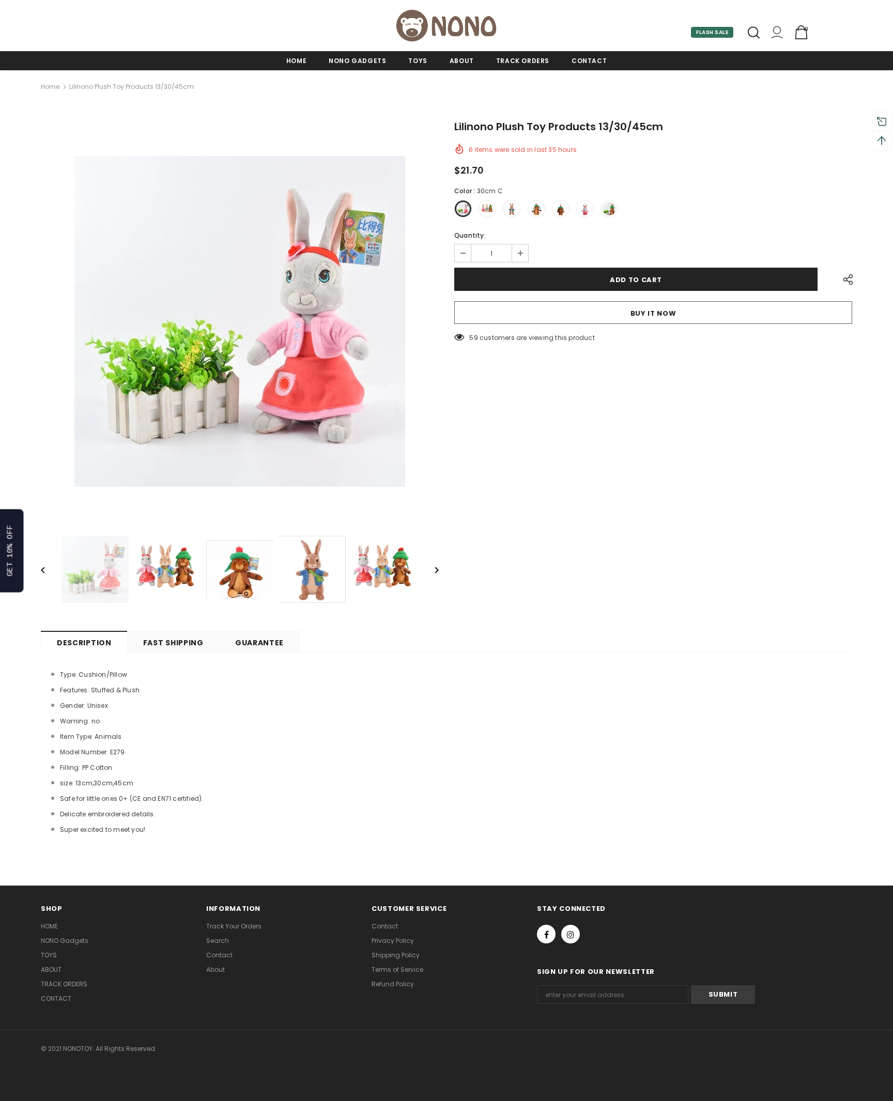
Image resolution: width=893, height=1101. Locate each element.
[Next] (429, 569)
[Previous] (50, 569)
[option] (240, 321)
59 (473, 337)
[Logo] (446, 25)
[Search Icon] (754, 32)
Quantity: (470, 235)
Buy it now (653, 313)
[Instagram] (570, 934)
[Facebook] (546, 934)
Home (50, 86)
